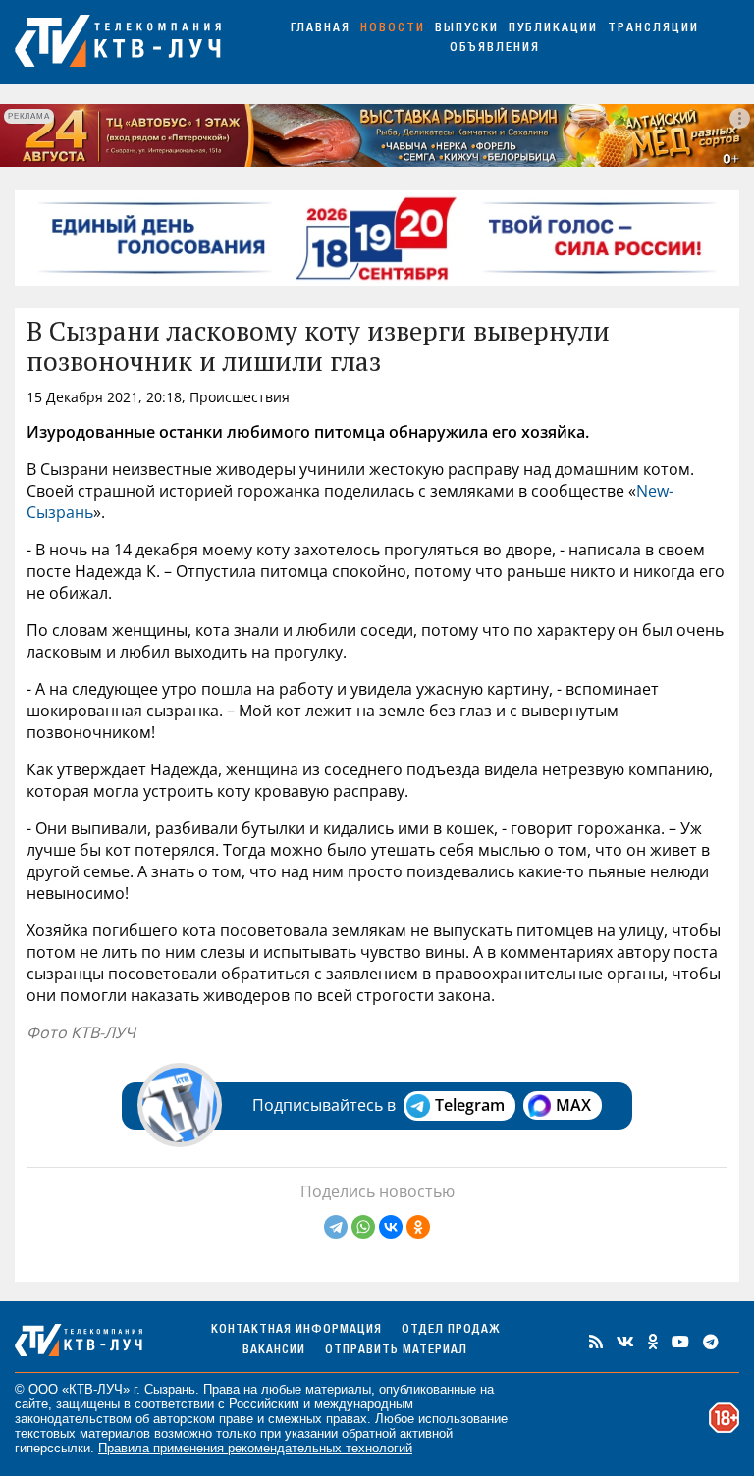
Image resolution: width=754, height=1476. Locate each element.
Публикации (553, 29)
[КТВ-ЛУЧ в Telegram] (711, 1341)
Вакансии (273, 1350)
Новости (392, 29)
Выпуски (467, 29)
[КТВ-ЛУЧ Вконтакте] (625, 1341)
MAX (573, 1105)
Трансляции (653, 29)
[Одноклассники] (418, 1227)
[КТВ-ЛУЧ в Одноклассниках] (653, 1341)
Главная (320, 29)
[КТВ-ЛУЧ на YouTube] (680, 1341)
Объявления (495, 48)
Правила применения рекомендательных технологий (255, 1448)
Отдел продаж (451, 1330)
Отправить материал (396, 1350)
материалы (338, 1389)
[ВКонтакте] (391, 1227)
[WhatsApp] (363, 1227)
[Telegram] (336, 1227)
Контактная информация (296, 1330)
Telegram (470, 1105)
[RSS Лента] (596, 1341)
